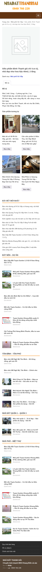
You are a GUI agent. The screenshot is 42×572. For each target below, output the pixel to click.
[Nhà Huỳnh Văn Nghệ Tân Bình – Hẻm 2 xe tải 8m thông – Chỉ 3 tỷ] (6, 395)
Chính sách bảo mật (8, 551)
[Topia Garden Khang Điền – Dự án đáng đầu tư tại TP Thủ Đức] (6, 522)
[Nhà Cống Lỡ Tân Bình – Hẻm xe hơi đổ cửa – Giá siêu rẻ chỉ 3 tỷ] (6, 384)
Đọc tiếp (7, 149)
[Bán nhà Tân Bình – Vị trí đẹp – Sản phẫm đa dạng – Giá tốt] (6, 406)
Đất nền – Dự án (10, 255)
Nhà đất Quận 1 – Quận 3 (14, 413)
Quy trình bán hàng (8, 544)
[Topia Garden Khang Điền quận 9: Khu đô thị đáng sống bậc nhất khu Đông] (6, 322)
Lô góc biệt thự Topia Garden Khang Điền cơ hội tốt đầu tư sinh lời (26, 285)
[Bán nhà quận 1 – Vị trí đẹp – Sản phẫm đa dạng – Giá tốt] (6, 423)
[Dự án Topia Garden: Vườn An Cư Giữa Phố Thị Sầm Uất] (6, 533)
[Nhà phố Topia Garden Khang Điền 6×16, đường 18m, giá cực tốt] (6, 276)
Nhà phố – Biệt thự (11, 441)
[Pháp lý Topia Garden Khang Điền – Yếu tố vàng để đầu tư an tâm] (6, 347)
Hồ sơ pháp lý (6, 548)
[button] (38, 15)
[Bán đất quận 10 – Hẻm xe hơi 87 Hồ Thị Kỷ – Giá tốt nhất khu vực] (6, 434)
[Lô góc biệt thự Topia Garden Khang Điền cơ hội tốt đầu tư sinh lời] (6, 287)
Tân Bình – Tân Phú (11, 354)
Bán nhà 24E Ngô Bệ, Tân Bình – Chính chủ (20, 370)
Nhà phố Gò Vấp (17, 22)
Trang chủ (5, 22)
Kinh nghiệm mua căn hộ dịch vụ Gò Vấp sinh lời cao (21, 219)
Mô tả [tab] (7, 83)
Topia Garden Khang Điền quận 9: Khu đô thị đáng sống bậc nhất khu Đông (26, 320)
